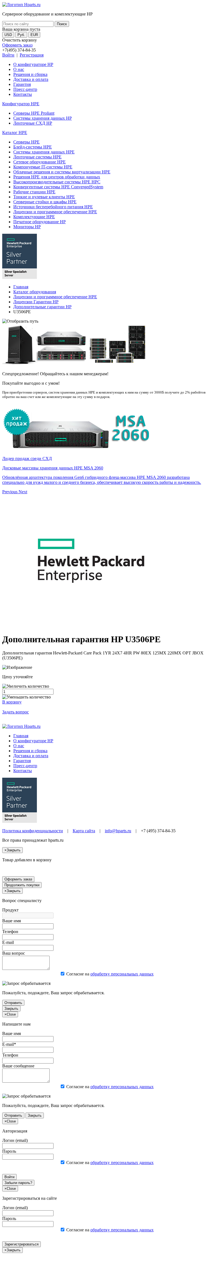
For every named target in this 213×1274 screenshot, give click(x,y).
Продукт (10, 910)
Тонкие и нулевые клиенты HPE (44, 196)
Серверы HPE (26, 142)
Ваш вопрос (13, 953)
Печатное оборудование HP (39, 221)
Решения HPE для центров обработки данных (56, 176)
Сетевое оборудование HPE (39, 162)
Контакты (22, 94)
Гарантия (22, 84)
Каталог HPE (14, 132)
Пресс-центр (25, 89)
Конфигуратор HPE (20, 103)
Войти (8, 55)
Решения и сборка (30, 74)
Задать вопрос (15, 712)
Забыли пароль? (18, 1183)
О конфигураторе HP (33, 64)
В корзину (12, 702)
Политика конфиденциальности (32, 830)
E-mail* (9, 1044)
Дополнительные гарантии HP (42, 306)
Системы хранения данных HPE (44, 152)
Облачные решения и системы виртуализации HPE (61, 171)
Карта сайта (84, 830)
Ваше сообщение (18, 1066)
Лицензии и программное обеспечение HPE (55, 211)
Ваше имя (11, 920)
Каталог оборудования (34, 291)
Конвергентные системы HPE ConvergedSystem (58, 186)
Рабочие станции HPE (34, 191)
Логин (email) (15, 1140)
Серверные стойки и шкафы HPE (45, 201)
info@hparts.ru (118, 830)
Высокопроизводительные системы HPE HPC (56, 181)
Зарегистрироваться (21, 1244)
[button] (10, 491)
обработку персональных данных (122, 974)
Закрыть (11, 1008)
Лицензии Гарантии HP (36, 301)
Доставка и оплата (30, 79)
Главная (20, 286)
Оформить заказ (17, 45)
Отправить (13, 1003)
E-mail (8, 942)
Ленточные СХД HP (32, 123)
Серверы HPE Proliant (33, 113)
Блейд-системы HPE (32, 147)
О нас (18, 69)
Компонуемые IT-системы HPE (42, 167)
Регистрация (32, 55)
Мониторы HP (27, 226)
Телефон (10, 931)
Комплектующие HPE (34, 216)
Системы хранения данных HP (42, 118)
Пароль (9, 1151)
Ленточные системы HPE (37, 157)
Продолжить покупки (21, 885)
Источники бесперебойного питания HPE (53, 206)
